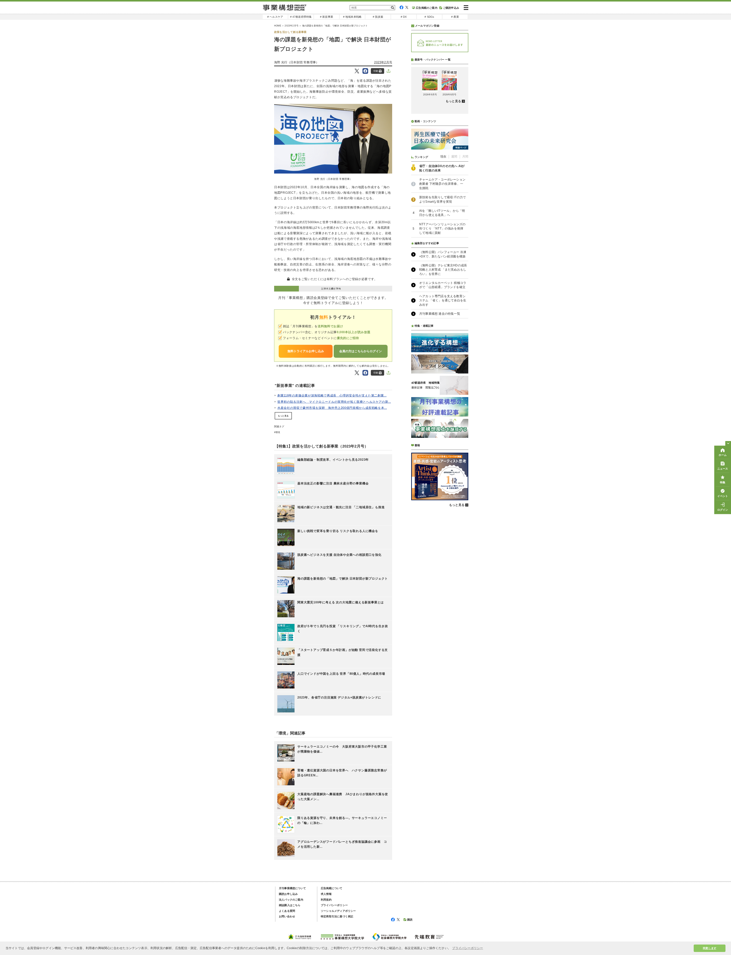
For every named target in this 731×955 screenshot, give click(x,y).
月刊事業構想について (292, 888)
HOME (277, 25)
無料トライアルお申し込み (305, 351)
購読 (410, 919)
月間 (465, 156)
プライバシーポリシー (334, 905)
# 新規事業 (326, 16)
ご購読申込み (451, 7)
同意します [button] (709, 948)
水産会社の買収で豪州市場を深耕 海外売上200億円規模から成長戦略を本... (332, 407)
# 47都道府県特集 (301, 16)
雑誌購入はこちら (290, 905)
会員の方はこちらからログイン (360, 351)
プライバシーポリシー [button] (467, 948)
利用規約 (326, 899)
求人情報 (326, 894)
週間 (454, 156)
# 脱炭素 (378, 16)
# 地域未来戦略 (352, 16)
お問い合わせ (287, 916)
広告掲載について (331, 888)
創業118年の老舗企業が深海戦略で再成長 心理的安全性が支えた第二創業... (331, 395)
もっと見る (283, 416)
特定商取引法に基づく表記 (337, 916)
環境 (277, 432)
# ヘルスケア (275, 16)
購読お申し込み (288, 894)
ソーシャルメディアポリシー (338, 911)
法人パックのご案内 (291, 899)
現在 (443, 156)
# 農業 (455, 16)
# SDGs (429, 16)
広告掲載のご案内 (426, 7)
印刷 (375, 71)
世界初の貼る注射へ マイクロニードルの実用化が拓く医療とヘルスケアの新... (334, 401)
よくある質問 (287, 911)
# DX (404, 16)
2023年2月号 (291, 25)
